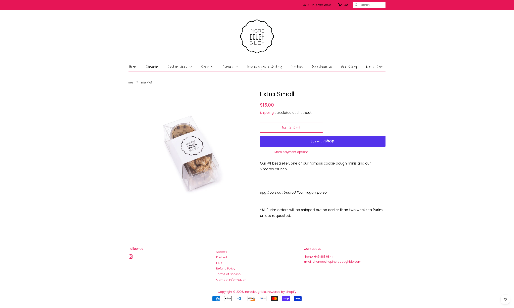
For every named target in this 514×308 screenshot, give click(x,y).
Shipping (267, 112)
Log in (306, 5)
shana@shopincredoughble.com (337, 262)
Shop (206, 66)
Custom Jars (179, 66)
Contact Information (231, 280)
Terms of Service (228, 274)
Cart (346, 5)
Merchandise (322, 66)
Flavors (229, 66)
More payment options (291, 152)
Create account (323, 5)
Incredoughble (255, 292)
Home (133, 66)
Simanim (152, 66)
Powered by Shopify (281, 292)
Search (221, 252)
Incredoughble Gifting (264, 66)
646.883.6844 (323, 257)
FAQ (219, 263)
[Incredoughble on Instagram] (130, 257)
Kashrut (221, 257)
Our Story (349, 66)
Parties (297, 66)
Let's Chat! (375, 66)
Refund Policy (225, 268)
